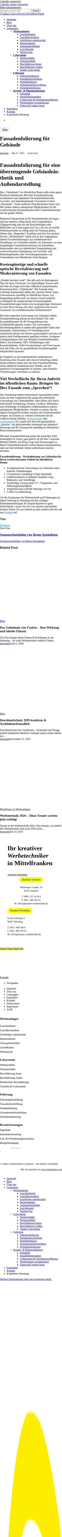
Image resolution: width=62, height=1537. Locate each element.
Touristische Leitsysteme (13, 1086)
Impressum (12, 1006)
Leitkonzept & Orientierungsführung (39, 1258)
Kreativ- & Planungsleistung (28, 1249)
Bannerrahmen (7, 1038)
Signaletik (5, 1130)
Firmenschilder (8, 1069)
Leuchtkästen (7, 1047)
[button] (17, 874)
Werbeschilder (7, 1065)
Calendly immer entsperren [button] (14, 4)
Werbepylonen (34, 418)
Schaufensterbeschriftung (13, 1112)
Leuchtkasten (27, 1208)
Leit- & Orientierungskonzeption (17, 1138)
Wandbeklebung (8, 1108)
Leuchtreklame (8, 1026)
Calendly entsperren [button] (10, 1)
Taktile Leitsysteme (30, 1229)
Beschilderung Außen (11, 1077)
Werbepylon (6, 1051)
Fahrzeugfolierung (29, 1235)
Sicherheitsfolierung (10, 1116)
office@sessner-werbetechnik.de (33, 903)
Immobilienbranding (10, 1134)
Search (36, 10)
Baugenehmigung (9, 1143)
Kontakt (8, 512)
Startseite (11, 988)
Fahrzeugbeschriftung (11, 1099)
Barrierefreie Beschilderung (14, 1082)
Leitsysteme (7, 1059)
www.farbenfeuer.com (51, 1169)
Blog (5, 129)
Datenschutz (13, 1003)
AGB (9, 1009)
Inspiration (12, 997)
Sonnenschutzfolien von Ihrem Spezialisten (22, 541)
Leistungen (12, 994)
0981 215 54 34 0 (32, 896)
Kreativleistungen (11, 1124)
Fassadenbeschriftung (11, 1104)
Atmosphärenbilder (10, 1043)
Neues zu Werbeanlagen (17, 809)
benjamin (4, 153)
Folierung (5, 525)
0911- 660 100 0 (17, 927)
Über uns (11, 991)
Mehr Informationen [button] (10, 7)
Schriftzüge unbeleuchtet (13, 1034)
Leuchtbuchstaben (9, 1030)
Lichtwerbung (7, 421)
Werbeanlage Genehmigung (34, 1261)
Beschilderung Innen (11, 1073)
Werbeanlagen (9, 1018)
